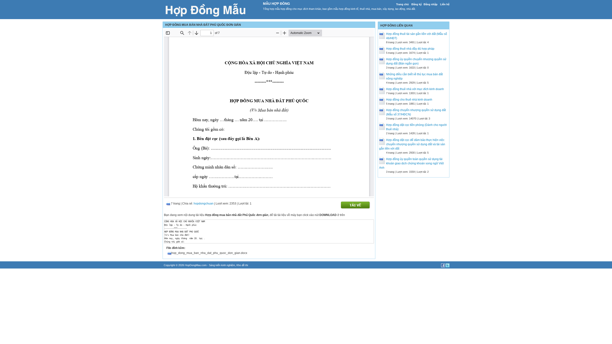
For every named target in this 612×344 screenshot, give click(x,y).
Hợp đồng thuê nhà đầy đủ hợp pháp (410, 48)
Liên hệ (444, 4)
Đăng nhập (430, 4)
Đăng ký (416, 4)
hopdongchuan (203, 203)
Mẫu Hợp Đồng (276, 3)
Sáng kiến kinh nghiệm (222, 265)
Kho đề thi (242, 265)
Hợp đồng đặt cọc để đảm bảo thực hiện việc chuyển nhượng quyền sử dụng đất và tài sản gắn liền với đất (412, 144)
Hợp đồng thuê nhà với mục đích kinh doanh (415, 89)
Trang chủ (402, 4)
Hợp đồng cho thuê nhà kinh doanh (409, 99)
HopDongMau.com (196, 265)
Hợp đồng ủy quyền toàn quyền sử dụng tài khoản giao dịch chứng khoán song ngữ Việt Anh (411, 163)
